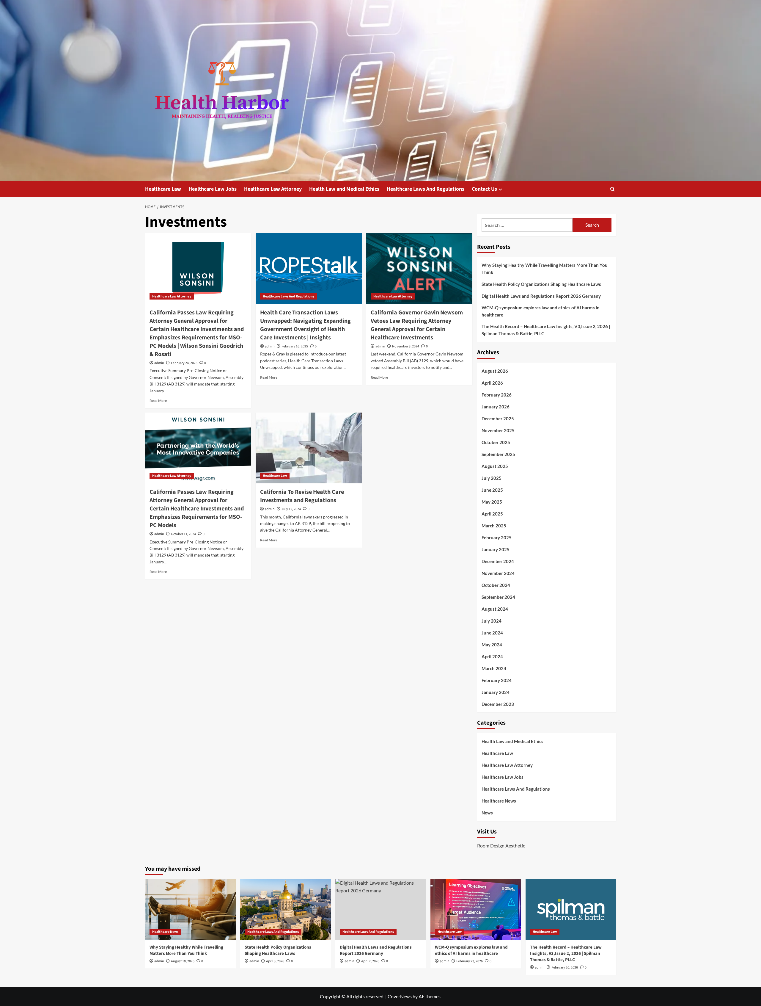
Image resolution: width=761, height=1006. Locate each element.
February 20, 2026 (564, 967)
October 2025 (496, 442)
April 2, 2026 (370, 961)
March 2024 (494, 668)
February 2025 (497, 537)
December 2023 (498, 704)
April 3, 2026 (275, 961)
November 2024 (498, 573)
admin (159, 363)
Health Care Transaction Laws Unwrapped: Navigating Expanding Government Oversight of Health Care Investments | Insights (305, 325)
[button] (612, 189)
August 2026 (495, 371)
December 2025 (498, 418)
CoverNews (400, 996)
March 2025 (494, 525)
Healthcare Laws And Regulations (425, 189)
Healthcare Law (163, 189)
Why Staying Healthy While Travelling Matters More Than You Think (545, 268)
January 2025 (496, 549)
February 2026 (497, 394)
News (487, 812)
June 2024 (492, 632)
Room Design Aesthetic (501, 845)
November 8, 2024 (405, 346)
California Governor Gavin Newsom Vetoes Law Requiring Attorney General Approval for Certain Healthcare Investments (417, 325)
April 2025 (492, 513)
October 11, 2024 (183, 534)
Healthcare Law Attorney (273, 189)
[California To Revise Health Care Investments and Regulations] (309, 448)
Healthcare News (499, 800)
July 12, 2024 (291, 509)
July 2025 (491, 478)
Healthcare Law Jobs (212, 189)
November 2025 (498, 430)
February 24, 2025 (184, 363)
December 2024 (498, 561)
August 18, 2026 (182, 961)
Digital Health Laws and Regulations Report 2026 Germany (541, 296)
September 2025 (498, 454)
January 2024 (496, 692)
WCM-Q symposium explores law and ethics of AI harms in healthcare (541, 311)
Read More (158, 400)
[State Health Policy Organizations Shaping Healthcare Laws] (285, 909)
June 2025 (492, 490)
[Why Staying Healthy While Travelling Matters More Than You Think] (190, 909)
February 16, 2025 (295, 346)
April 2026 (492, 383)
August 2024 (495, 609)
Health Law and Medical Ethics (344, 189)
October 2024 (496, 585)
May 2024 (492, 644)
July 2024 (491, 620)
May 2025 (492, 501)
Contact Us (484, 189)
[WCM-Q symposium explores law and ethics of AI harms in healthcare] (475, 909)
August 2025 (495, 466)
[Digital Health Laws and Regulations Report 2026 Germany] (380, 909)
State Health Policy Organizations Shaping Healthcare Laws (541, 284)
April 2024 (492, 656)
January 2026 (496, 406)
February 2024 (497, 680)
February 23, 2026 (469, 961)
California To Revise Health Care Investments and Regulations (302, 496)
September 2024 (498, 597)
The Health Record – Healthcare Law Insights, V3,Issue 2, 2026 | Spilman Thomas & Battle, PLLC (546, 330)
